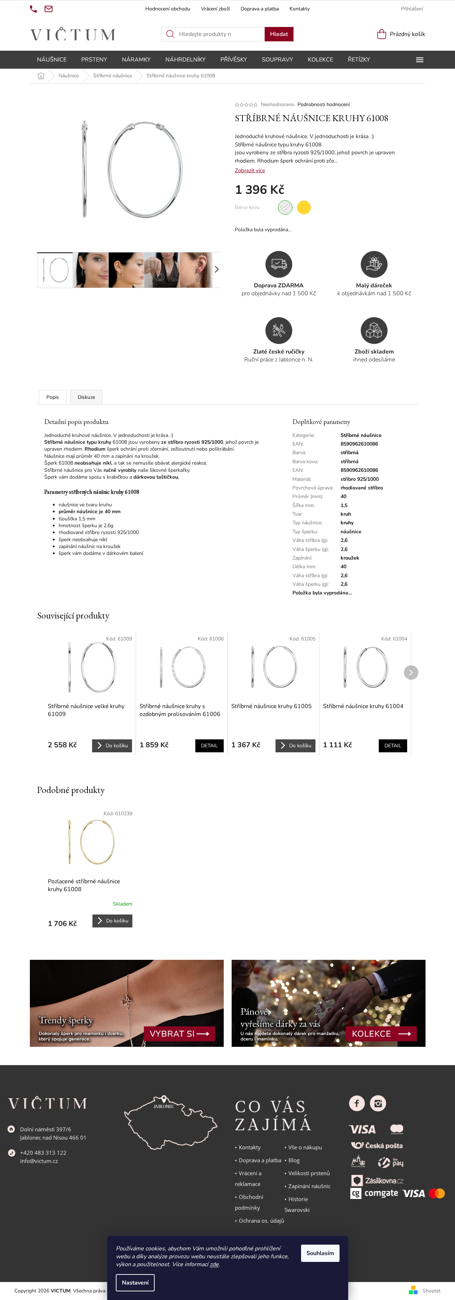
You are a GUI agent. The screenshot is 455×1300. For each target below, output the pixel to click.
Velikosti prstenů (309, 1173)
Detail (209, 745)
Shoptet (432, 1290)
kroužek (350, 558)
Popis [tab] (52, 397)
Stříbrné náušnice (361, 435)
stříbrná (350, 452)
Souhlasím (320, 1253)
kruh (346, 514)
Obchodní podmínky (249, 1202)
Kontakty (300, 8)
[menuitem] (52, 59)
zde (214, 1264)
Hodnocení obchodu (167, 8)
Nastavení (135, 1283)
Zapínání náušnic (309, 1186)
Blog (294, 1160)
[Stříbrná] (285, 207)
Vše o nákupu (305, 1147)
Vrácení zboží (215, 8)
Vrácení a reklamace (248, 1178)
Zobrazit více (250, 170)
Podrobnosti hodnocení (323, 104)
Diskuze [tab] (86, 397)
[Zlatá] (304, 207)
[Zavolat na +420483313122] (33, 9)
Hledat (279, 34)
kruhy (347, 522)
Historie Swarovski (297, 1204)
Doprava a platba (260, 8)
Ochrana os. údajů (261, 1220)
